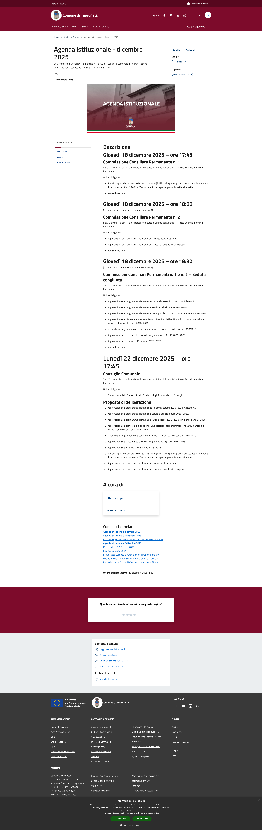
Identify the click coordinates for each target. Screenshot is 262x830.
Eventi (175, 755)
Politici (54, 746)
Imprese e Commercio (101, 741)
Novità (66, 37)
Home (56, 37)
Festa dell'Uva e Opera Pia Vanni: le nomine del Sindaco (131, 562)
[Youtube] (170, 15)
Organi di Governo (59, 727)
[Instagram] (177, 15)
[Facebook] (163, 15)
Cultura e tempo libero (101, 732)
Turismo (95, 756)
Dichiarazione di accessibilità (145, 790)
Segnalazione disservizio (102, 780)
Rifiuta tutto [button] (142, 818)
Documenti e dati (59, 756)
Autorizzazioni (138, 751)
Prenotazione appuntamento (104, 775)
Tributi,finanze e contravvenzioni (147, 736)
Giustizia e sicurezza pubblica (145, 731)
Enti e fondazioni (58, 741)
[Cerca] (208, 15)
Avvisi (175, 736)
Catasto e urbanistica (101, 751)
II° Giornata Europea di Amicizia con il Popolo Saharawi (131, 555)
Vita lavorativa (98, 736)
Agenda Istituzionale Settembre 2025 (122, 543)
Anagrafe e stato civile (101, 727)
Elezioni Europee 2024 (114, 551)
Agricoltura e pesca (140, 756)
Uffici (53, 736)
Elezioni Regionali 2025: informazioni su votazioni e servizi (133, 539)
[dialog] (131, 813)
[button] (130, 825)
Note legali (137, 785)
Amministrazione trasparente (145, 775)
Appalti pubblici (98, 746)
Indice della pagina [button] (65, 142)
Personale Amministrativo (63, 751)
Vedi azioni (190, 49)
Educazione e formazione (143, 726)
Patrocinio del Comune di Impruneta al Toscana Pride (130, 558)
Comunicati (177, 732)
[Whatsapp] (183, 15)
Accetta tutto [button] (120, 819)
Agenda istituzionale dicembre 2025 (121, 532)
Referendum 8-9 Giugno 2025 (118, 547)
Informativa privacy (141, 780)
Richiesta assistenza (100, 790)
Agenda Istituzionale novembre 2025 (122, 535)
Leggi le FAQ (97, 785)
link (157, 813)
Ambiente (136, 741)
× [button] (259, 800)
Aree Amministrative (60, 732)
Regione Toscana (58, 3)
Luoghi (175, 750)
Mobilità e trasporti (100, 761)
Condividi (177, 49)
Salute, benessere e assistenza (146, 746)
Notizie (76, 37)
